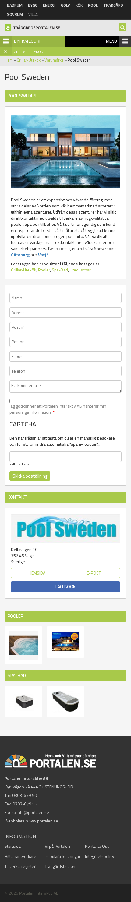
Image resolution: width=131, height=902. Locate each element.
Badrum (15, 5)
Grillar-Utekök (29, 60)
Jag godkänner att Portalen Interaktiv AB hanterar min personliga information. (57, 409)
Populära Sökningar (62, 856)
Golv (65, 5)
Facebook (65, 586)
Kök (79, 5)
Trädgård (113, 5)
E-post (94, 573)
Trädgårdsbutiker (60, 866)
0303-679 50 (24, 795)
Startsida (13, 846)
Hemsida (37, 573)
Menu (111, 41)
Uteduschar (80, 270)
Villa (33, 14)
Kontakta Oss (97, 846)
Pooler (44, 270)
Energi (49, 5)
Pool (93, 5)
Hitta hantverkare (20, 856)
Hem (9, 60)
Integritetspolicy (99, 856)
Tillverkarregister (20, 866)
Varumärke (54, 60)
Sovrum (15, 14)
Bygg (32, 5)
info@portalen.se (33, 812)
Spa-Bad (60, 270)
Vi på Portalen (57, 846)
